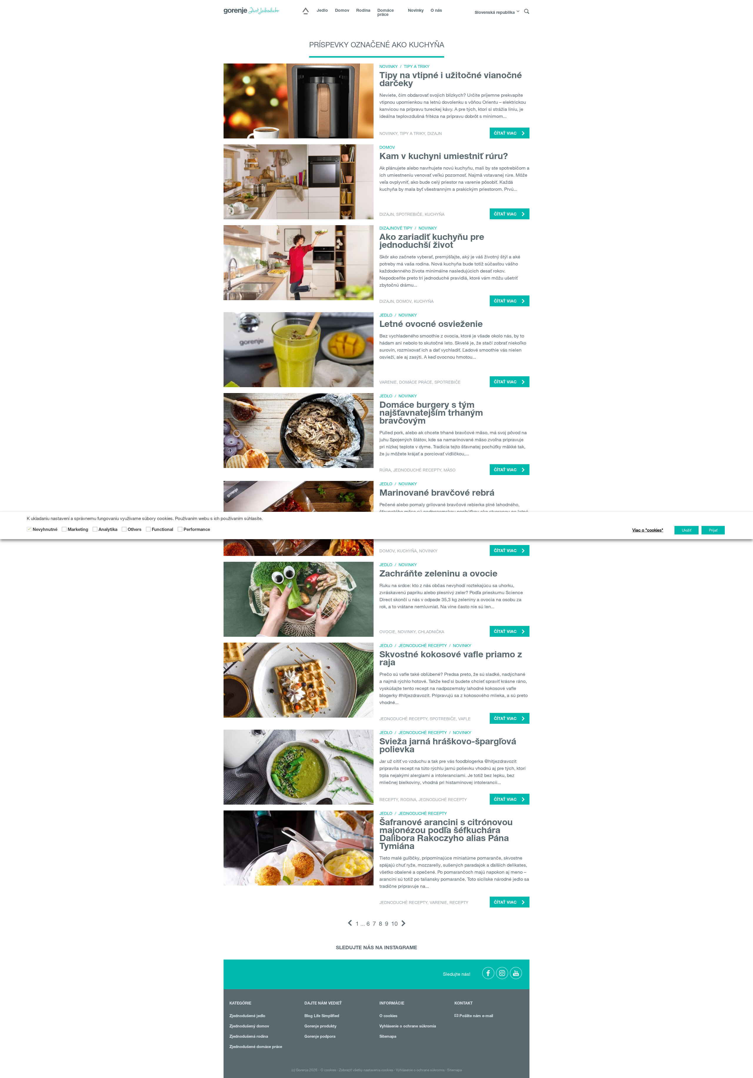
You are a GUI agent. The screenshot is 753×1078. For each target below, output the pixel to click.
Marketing (78, 530)
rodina (408, 799)
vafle (464, 718)
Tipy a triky (416, 66)
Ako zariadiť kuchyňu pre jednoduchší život (431, 242)
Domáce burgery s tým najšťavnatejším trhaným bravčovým (431, 414)
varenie (388, 382)
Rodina (363, 11)
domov (404, 301)
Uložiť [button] (686, 530)
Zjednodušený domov (249, 1027)
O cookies (388, 1016)
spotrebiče (409, 214)
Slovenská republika (495, 13)
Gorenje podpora (319, 1037)
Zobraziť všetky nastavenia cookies (366, 1069)
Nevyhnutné (45, 530)
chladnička (431, 631)
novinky (388, 133)
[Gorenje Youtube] (516, 973)
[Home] (305, 11)
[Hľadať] (526, 11)
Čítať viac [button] (506, 134)
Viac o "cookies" (647, 530)
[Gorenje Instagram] (502, 973)
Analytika (108, 530)
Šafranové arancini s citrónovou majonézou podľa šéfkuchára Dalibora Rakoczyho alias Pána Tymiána (446, 835)
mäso (450, 470)
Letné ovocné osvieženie (431, 325)
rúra (385, 470)
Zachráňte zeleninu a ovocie (438, 574)
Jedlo (322, 11)
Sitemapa (387, 1037)
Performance (197, 530)
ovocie (387, 631)
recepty (388, 799)
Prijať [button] (713, 530)
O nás (436, 11)
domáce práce (415, 382)
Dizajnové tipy (395, 228)
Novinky (416, 11)
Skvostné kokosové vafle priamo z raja (450, 659)
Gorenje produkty (320, 1027)
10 (394, 923)
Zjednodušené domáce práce (255, 1047)
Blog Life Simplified (321, 1016)
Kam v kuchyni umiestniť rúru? (443, 157)
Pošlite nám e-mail (475, 1016)
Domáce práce (385, 13)
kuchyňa (434, 214)
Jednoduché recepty (417, 470)
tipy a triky (412, 133)
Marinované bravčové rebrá (436, 493)
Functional (162, 530)
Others (134, 530)
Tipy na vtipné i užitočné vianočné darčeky (450, 80)
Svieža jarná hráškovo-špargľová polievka (447, 746)
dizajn (434, 133)
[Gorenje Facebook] (488, 973)
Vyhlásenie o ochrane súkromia (407, 1027)
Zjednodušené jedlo (247, 1016)
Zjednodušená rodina (248, 1037)
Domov (342, 11)
